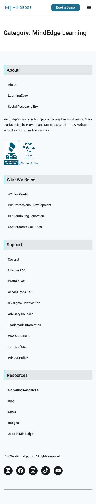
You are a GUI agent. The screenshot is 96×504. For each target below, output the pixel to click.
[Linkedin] (8, 470)
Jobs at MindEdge (20, 434)
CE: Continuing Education (26, 216)
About (12, 85)
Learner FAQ (17, 270)
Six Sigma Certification (24, 303)
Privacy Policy (18, 357)
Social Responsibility (23, 106)
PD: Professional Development (29, 205)
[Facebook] (20, 470)
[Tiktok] (45, 470)
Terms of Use (17, 346)
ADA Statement (19, 335)
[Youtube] (58, 470)
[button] (89, 7)
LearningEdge (18, 95)
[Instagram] (33, 470)
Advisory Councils (20, 314)
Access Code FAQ (20, 292)
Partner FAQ (16, 281)
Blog (11, 401)
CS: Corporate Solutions (25, 227)
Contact (13, 259)
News (12, 412)
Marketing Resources (23, 390)
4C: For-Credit (18, 194)
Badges (13, 423)
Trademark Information (24, 325)
